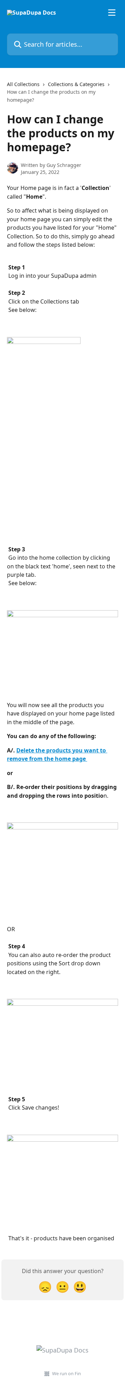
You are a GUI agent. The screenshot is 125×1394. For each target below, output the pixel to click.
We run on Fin (66, 1373)
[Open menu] (112, 12)
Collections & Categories (76, 84)
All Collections (23, 84)
